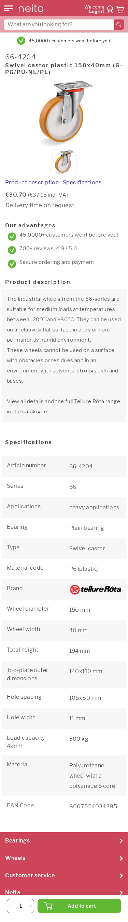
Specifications (82, 182)
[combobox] (64, 24)
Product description (32, 182)
